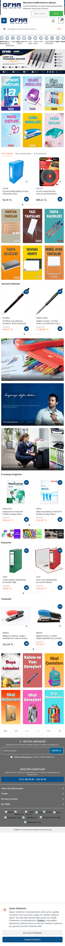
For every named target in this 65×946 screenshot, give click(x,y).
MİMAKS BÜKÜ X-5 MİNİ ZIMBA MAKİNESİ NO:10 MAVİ (49, 637)
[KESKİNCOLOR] (5, 731)
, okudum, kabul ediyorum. (34, 757)
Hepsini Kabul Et (32, 939)
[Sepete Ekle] (26, 199)
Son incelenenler (23, 153)
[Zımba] (32, 130)
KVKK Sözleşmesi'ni (23, 757)
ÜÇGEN (5, 188)
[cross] (59, 731)
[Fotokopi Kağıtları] (10, 93)
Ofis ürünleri (7, 153)
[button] (22, 204)
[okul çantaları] (54, 670)
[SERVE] (32, 534)
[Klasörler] (54, 93)
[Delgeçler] (32, 93)
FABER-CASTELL (42, 318)
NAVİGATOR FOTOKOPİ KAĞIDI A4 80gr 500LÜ (13, 513)
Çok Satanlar (40, 153)
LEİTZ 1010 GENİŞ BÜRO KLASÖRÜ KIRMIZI (46, 581)
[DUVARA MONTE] (32, 262)
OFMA (5, 577)
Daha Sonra (40, 13)
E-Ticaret (23, 829)
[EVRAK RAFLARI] (54, 130)
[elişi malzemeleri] (54, 707)
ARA (59, 29)
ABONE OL (56, 750)
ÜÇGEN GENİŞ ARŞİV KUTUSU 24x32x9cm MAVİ (16, 192)
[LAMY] (32, 61)
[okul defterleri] (10, 707)
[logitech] (27, 731)
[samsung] (48, 731)
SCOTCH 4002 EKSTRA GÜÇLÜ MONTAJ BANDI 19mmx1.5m (46, 192)
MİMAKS (6, 633)
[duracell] (16, 731)
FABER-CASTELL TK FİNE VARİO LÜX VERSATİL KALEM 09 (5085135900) (48, 322)
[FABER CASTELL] (38, 731)
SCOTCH (39, 188)
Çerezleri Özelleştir (32, 932)
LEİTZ (38, 577)
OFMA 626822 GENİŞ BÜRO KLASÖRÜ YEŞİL (14, 581)
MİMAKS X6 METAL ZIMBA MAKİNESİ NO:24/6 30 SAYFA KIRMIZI (15, 637)
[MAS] (10, 534)
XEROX (39, 509)
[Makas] (10, 130)
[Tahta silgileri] (54, 226)
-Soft (16, 829)
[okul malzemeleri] (32, 707)
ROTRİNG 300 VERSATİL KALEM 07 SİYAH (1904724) (14, 322)
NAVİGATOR (7, 509)
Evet (56, 13)
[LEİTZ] (54, 534)
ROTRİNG (6, 318)
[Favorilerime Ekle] (26, 181)
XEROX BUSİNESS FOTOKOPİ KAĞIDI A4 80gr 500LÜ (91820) (49, 513)
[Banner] (10, 226)
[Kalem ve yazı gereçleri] (32, 670)
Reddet (41, 920)
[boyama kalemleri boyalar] (10, 670)
